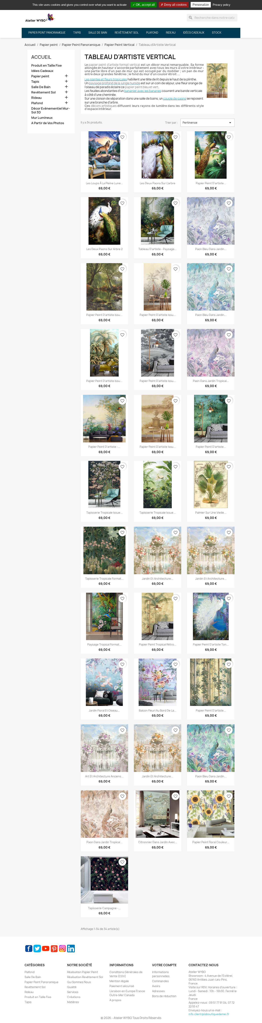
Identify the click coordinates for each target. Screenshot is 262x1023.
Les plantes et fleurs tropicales (106, 79)
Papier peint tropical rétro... (157, 644)
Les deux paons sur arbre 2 (104, 249)
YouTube (45, 948)
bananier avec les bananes (142, 91)
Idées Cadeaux (42, 71)
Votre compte (164, 965)
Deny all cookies (175, 4)
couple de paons (174, 99)
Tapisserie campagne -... (104, 908)
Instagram (62, 948)
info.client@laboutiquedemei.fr (209, 1014)
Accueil (41, 57)
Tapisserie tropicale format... (104, 578)
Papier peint (40, 76)
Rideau (36, 98)
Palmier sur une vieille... (210, 512)
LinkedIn (71, 948)
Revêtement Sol (43, 92)
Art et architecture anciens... (104, 776)
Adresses (158, 991)
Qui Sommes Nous (79, 982)
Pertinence (207, 122)
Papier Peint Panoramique (41, 982)
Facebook (29, 948)
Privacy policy (221, 4)
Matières (73, 1002)
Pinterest (54, 948)
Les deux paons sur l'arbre (157, 183)
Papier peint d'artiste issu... (104, 315)
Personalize (201, 4)
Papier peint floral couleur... (210, 842)
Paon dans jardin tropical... (211, 381)
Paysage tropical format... (104, 644)
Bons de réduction (164, 996)
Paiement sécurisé (122, 986)
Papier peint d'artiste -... (104, 447)
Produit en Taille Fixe (46, 66)
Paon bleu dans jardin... (211, 249)
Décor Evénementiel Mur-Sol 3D (50, 110)
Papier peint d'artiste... (211, 183)
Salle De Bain (40, 87)
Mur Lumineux (42, 118)
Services (72, 992)
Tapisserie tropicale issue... (104, 512)
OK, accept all (145, 4)
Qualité (72, 987)
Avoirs (156, 986)
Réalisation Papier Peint (82, 972)
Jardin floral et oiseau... (104, 710)
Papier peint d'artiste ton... (211, 644)
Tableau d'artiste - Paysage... (157, 249)
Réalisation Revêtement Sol (85, 977)
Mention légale (119, 981)
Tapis (35, 82)
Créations (73, 997)
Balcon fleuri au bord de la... (157, 710)
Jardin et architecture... (157, 578)
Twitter (37, 948)
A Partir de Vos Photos (47, 123)
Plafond (37, 103)
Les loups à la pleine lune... (104, 183)
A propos (115, 1000)
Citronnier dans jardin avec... (157, 842)
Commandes (160, 981)
